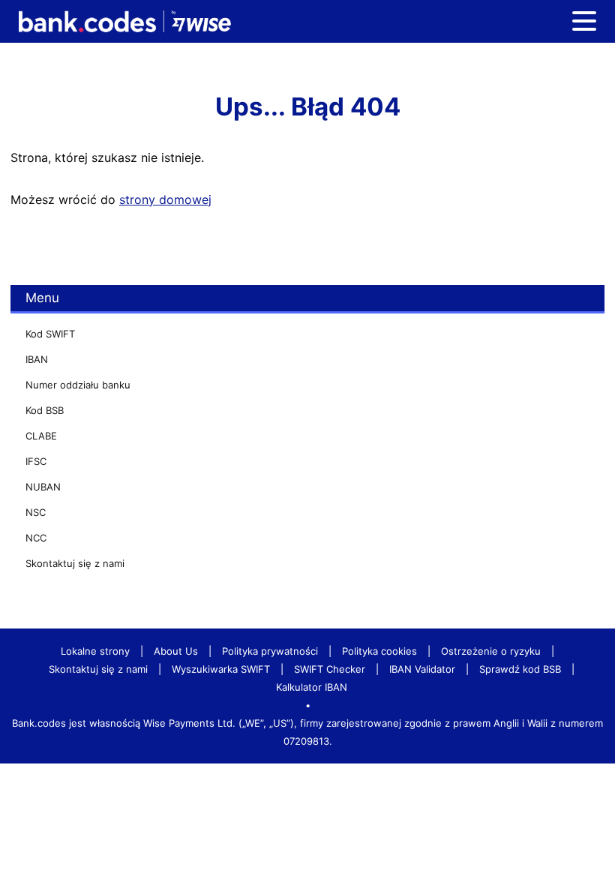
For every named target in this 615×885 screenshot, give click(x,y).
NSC (36, 512)
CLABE (41, 436)
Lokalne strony (95, 651)
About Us (176, 651)
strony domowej (165, 199)
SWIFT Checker (329, 669)
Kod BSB (45, 410)
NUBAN (43, 487)
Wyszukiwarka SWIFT (221, 669)
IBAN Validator (422, 669)
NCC (36, 538)
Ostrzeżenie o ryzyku (491, 651)
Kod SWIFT (50, 334)
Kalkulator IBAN (311, 687)
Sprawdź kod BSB (520, 669)
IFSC (36, 461)
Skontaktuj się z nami (75, 563)
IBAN (37, 359)
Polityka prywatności (270, 651)
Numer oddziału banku (78, 385)
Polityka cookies (379, 651)
